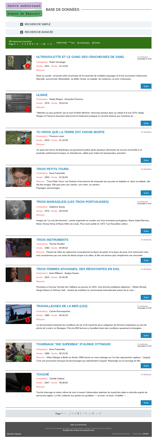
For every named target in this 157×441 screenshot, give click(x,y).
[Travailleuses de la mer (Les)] (19, 314)
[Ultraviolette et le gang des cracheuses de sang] (19, 62)
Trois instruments (52, 239)
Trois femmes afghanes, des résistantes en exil (78, 269)
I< (15, 44)
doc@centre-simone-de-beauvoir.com (78, 430)
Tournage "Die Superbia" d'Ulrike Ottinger (73, 344)
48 (44, 44)
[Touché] (19, 382)
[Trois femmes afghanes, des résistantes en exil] (19, 274)
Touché (42, 374)
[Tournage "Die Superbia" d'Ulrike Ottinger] (19, 352)
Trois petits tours (52, 169)
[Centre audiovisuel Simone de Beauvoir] (24, 16)
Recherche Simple (38, 24)
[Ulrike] (19, 103)
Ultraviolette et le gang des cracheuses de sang (80, 57)
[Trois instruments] (19, 248)
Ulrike (42, 95)
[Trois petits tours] (19, 177)
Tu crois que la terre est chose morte (70, 132)
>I (51, 44)
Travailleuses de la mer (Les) (61, 306)
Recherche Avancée (39, 32)
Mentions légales (14, 434)
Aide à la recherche (78, 425)
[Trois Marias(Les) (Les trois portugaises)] (19, 210)
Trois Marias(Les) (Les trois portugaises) (72, 201)
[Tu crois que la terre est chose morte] (19, 137)
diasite (146, 434)
